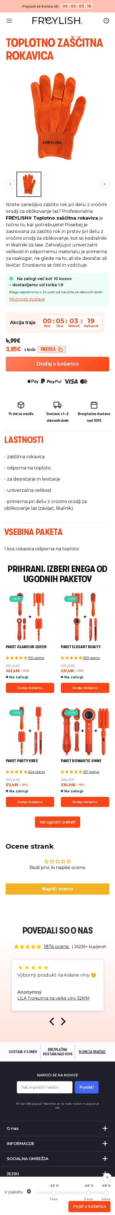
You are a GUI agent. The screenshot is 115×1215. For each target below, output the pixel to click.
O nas (13, 1128)
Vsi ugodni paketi (58, 822)
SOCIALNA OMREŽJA (27, 1158)
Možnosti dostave (27, 299)
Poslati (87, 1087)
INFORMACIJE (20, 1143)
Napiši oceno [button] (57, 889)
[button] (53, 1021)
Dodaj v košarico (57, 364)
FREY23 (48, 349)
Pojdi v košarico (89, 1206)
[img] (27, 946)
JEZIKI (13, 1173)
